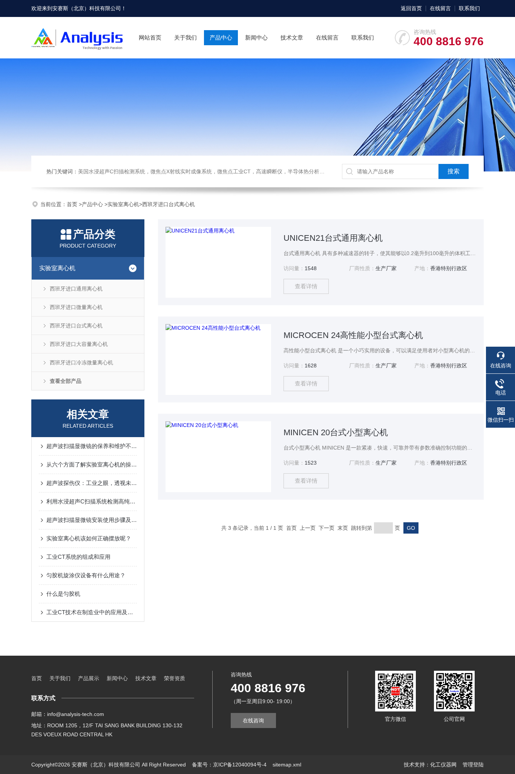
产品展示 (88, 678)
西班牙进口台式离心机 (168, 204)
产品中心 (221, 37)
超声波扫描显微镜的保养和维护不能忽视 (91, 446)
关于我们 (185, 37)
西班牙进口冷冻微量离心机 (81, 362)
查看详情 (306, 286)
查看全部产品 (65, 381)
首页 (73, 204)
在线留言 (440, 8)
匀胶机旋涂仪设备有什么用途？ (86, 575)
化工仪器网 (443, 765)
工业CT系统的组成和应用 (78, 557)
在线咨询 (253, 720)
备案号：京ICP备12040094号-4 (229, 765)
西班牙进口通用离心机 (76, 289)
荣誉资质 (174, 678)
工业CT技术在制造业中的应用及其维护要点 (91, 612)
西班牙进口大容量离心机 (79, 344)
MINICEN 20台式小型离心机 (336, 432)
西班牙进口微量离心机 (76, 307)
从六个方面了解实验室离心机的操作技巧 (91, 464)
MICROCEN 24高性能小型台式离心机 (353, 335)
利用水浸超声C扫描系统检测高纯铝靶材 (91, 501)
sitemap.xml (287, 765)
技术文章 (291, 37)
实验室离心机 (123, 204)
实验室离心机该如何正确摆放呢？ (88, 538)
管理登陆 (473, 765)
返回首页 (411, 8)
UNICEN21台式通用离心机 (333, 238)
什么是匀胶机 (63, 593)
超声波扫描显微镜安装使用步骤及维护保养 (91, 520)
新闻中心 (256, 37)
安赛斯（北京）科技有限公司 (86, 8)
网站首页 (150, 37)
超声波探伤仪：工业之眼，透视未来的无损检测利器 (91, 483)
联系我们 (469, 8)
